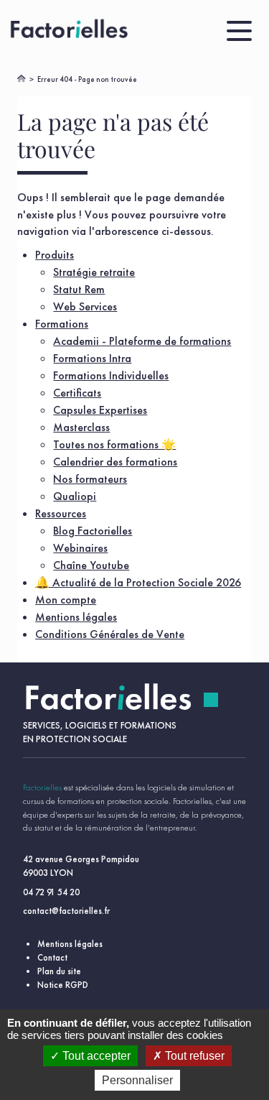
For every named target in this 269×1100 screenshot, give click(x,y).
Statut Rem (79, 289)
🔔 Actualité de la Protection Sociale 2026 (138, 582)
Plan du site (59, 971)
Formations (61, 323)
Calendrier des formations (115, 461)
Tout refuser (193, 1056)
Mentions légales (76, 616)
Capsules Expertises (100, 409)
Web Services (85, 306)
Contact (52, 957)
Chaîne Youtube (91, 565)
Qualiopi (74, 496)
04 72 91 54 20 (51, 892)
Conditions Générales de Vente (109, 634)
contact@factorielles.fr (66, 911)
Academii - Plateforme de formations (142, 340)
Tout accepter (95, 1056)
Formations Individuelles (111, 375)
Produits (54, 254)
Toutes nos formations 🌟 (114, 444)
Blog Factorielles (92, 530)
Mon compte (65, 599)
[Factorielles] (71, 30)
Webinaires (80, 547)
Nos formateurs (90, 478)
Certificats (77, 392)
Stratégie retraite (94, 271)
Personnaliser (137, 1080)
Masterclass (81, 427)
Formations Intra (92, 358)
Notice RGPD (62, 985)
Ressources (60, 513)
